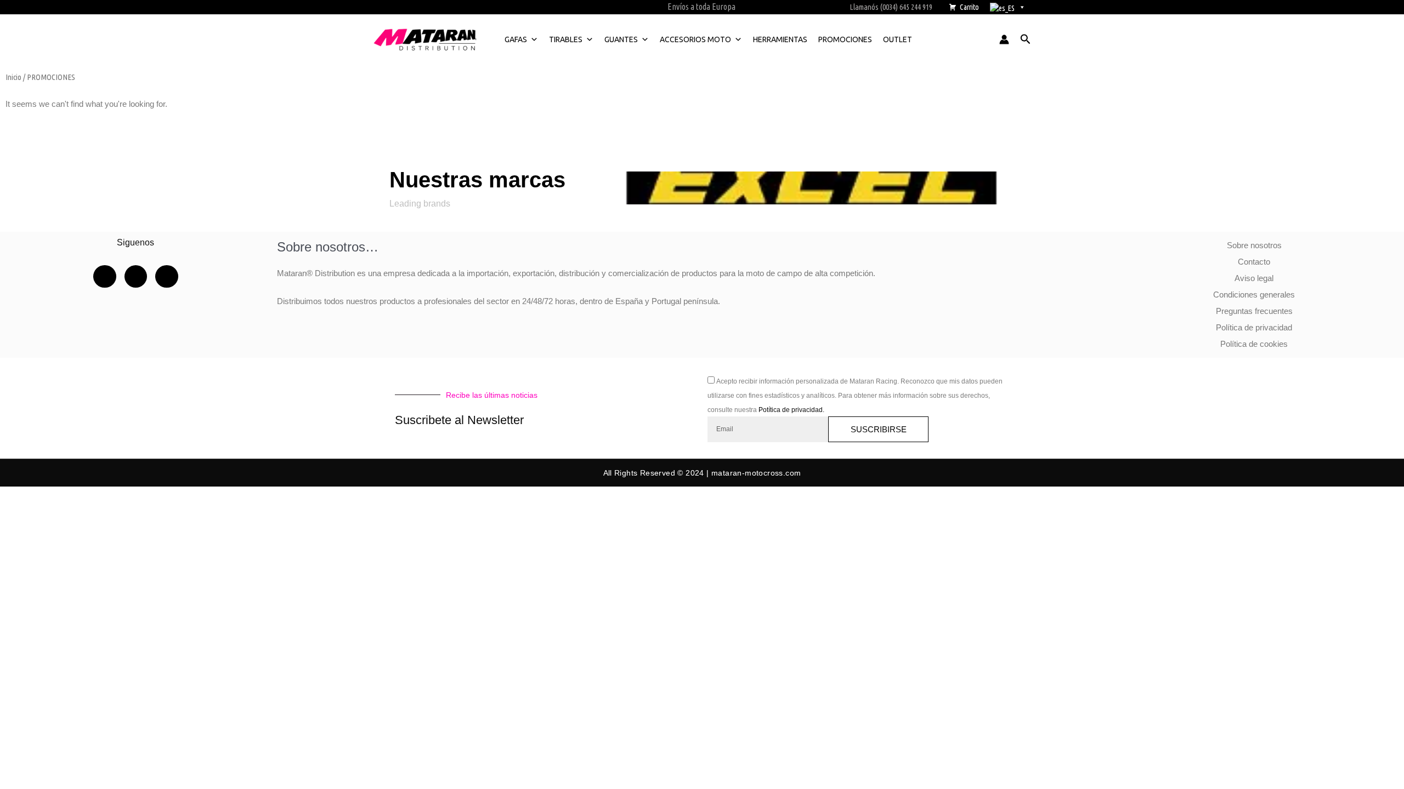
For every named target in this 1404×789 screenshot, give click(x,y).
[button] (1025, 39)
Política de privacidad (1254, 327)
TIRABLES (565, 39)
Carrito (969, 7)
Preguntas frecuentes (1254, 311)
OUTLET (897, 39)
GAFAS (516, 39)
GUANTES (621, 39)
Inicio (13, 77)
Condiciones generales (1254, 294)
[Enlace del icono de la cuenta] (1004, 39)
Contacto (1254, 261)
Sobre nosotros (1254, 245)
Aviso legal (1254, 278)
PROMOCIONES (845, 39)
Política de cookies (1254, 343)
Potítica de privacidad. (791, 410)
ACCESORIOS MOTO (695, 39)
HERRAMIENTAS (780, 39)
